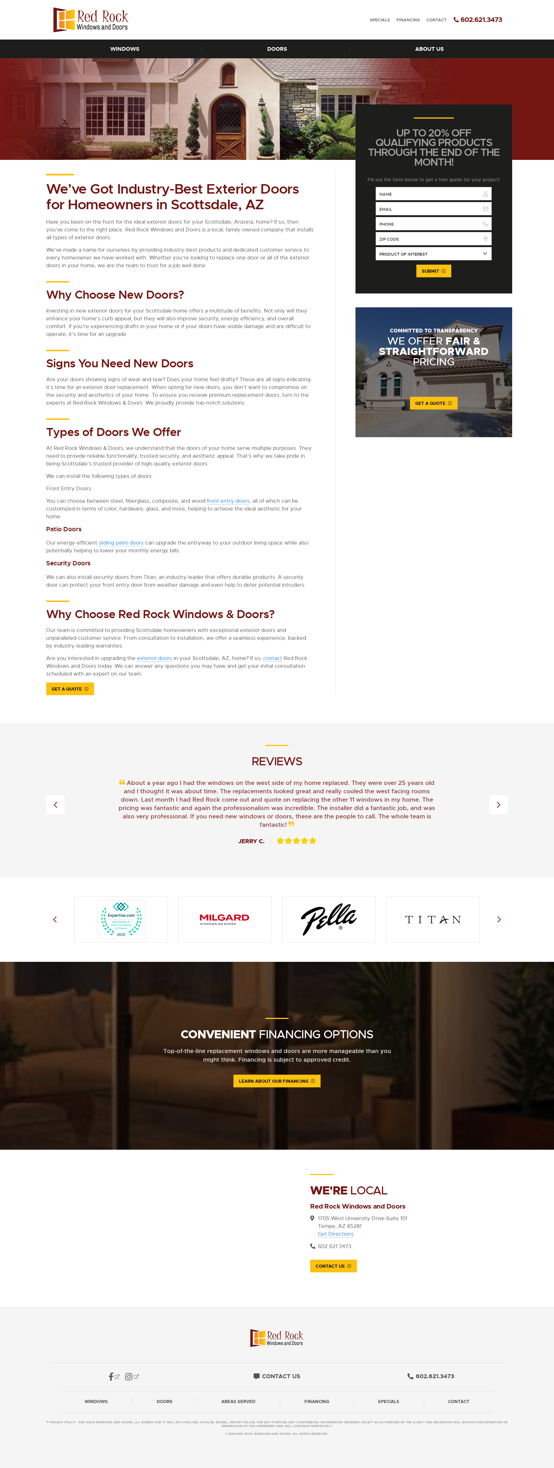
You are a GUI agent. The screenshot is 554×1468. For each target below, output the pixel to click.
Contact (436, 20)
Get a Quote (67, 689)
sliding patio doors (121, 543)
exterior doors (154, 658)
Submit (430, 271)
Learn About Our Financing (273, 1081)
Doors (277, 49)
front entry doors (228, 501)
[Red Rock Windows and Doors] (108, 20)
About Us (429, 49)
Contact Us (330, 1266)
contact (272, 658)
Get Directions (336, 1234)
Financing (408, 20)
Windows (124, 49)
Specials (380, 20)
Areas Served (238, 1402)
